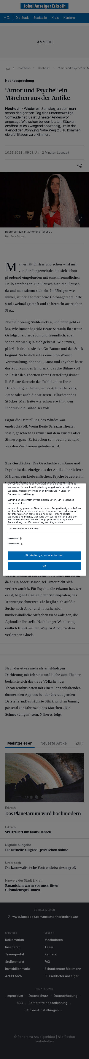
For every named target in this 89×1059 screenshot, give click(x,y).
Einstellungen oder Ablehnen (44, 555)
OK (44, 565)
